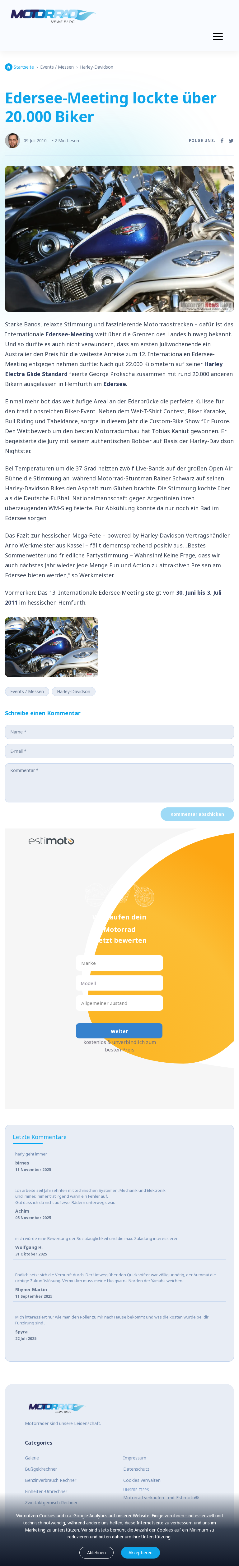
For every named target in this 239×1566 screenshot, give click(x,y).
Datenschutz (136, 1469)
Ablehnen (96, 1552)
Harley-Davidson (96, 67)
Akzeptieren (140, 1552)
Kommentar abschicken (197, 814)
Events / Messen (57, 67)
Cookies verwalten (142, 1480)
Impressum (134, 1458)
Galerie (32, 1458)
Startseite (24, 67)
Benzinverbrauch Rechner (50, 1480)
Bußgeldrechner (41, 1469)
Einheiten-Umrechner (46, 1491)
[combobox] (81, 963)
